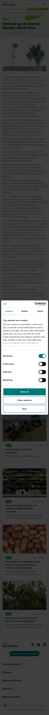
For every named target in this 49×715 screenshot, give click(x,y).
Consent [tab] (9, 311)
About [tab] (40, 311)
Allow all (24, 392)
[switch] (42, 364)
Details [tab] (24, 311)
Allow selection (24, 400)
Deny (24, 409)
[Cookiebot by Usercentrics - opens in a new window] (35, 304)
